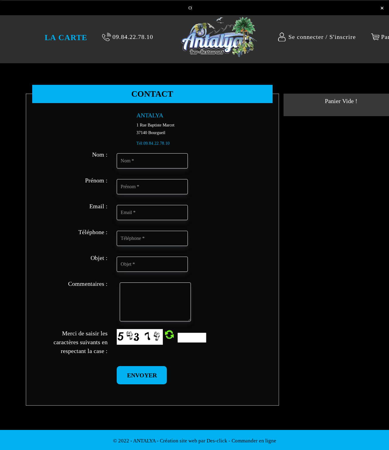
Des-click (217, 441)
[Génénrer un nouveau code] (169, 335)
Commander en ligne (254, 441)
